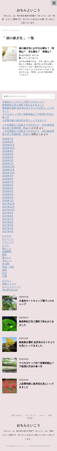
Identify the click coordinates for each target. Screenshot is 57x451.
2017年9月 (7, 213)
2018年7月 (7, 182)
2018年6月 (7, 185)
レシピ (5, 245)
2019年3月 (7, 160)
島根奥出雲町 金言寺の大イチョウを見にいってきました (37, 344)
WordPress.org (10, 290)
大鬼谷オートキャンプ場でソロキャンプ (23, 102)
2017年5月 (7, 225)
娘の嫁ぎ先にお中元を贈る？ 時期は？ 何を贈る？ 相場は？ (36, 50)
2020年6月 (7, 142)
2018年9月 (7, 176)
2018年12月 (8, 166)
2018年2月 (7, 197)
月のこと (7, 260)
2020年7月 (7, 139)
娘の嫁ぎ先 (33, 58)
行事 (37, 55)
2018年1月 (7, 200)
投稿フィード (9, 284)
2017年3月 (7, 231)
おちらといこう (28, 10)
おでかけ (7, 236)
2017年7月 (7, 219)
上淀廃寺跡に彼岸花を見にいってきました (24, 120)
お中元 (24, 58)
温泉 (4, 270)
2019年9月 (7, 151)
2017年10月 (8, 210)
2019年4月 (7, 157)
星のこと (7, 257)
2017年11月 (8, 206)
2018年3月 (7, 194)
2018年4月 (7, 191)
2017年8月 (7, 216)
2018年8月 (7, 179)
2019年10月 (8, 148)
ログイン (7, 280)
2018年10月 (8, 173)
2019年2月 (7, 163)
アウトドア (8, 242)
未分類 (5, 264)
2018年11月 (8, 169)
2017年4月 (7, 228)
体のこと (7, 248)
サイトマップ (30, 415)
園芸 (4, 254)
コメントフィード (11, 287)
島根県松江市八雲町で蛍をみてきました (23, 105)
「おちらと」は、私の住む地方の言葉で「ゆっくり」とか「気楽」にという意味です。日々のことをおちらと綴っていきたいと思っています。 (28, 435)
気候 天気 (8, 267)
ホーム (42, 415)
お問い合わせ (16, 415)
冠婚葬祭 (7, 251)
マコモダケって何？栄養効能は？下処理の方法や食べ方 (36, 365)
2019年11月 (8, 145)
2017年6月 (7, 222)
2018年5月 (7, 188)
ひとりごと (8, 239)
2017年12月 (8, 203)
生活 (4, 273)
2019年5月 (7, 154)
